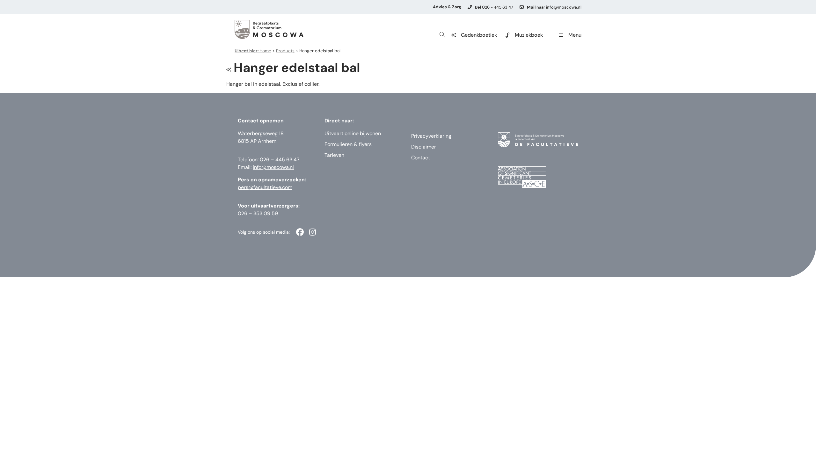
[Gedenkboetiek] (453, 35)
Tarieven (334, 155)
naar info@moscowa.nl (554, 7)
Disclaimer (423, 146)
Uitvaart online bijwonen (352, 133)
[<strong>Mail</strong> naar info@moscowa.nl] (522, 7)
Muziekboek (529, 35)
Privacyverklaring (431, 136)
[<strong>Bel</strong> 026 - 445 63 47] (470, 7)
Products (285, 51)
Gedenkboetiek (479, 35)
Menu (574, 35)
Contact (420, 157)
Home (253, 51)
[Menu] (561, 35)
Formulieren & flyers (348, 144)
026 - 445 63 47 (494, 7)
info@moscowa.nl (273, 167)
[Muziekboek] (507, 35)
